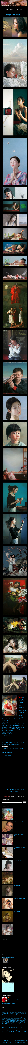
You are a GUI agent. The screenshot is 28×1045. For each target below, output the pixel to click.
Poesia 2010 (12, 1021)
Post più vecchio (19, 789)
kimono (7, 1031)
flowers (18, 1030)
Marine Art (15, 1018)
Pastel (11, 1020)
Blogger (22, 1042)
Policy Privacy (14, 12)
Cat (25, 1012)
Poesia (21, 1020)
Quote (22, 1023)
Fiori (3, 1017)
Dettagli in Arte (17, 1014)
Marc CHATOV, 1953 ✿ (19, 924)
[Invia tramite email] (2, 746)
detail (12, 1030)
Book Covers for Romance (13, 1012)
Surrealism (24, 1026)
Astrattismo (17, 1011)
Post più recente (8, 789)
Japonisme (7, 1018)
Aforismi (3, 1009)
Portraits (18, 1023)
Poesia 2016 (17, 1022)
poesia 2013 (17, 1031)
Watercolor (23, 1027)
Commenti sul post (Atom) (16, 796)
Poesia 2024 (15, 1023)
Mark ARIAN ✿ (17, 885)
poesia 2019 (23, 1031)
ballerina (3, 1030)
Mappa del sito (9, 9)
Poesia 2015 (11, 1022)
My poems (19, 9)
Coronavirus (18, 1013)
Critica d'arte (11, 1014)
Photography (14, 1020)
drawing (15, 1030)
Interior (3, 1018)
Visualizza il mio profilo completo (8, 1003)
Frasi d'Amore (6, 1017)
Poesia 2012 (23, 1021)
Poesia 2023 (10, 1023)
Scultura (10, 1024)
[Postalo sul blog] (4, 746)
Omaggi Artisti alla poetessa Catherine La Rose (14, 1019)
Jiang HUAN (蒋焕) (13, 748)
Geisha (12, 1017)
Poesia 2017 (23, 1022)
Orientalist (7, 1020)
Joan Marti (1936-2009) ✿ (19, 898)
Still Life (14, 1026)
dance (9, 1030)
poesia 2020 (4, 1032)
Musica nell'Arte (20, 1018)
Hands (15, 1017)
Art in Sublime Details (6, 1011)
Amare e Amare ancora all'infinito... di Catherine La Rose (19, 835)
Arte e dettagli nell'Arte (8, 957)
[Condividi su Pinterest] (7, 746)
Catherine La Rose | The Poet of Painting (19, 822)
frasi (25, 1030)
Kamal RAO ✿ (17, 911)
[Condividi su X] (5, 746)
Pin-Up (18, 1020)
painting (21, 748)
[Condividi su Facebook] (6, 746)
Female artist (9, 1015)
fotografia (22, 1030)
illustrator (4, 1031)
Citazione (13, 1013)
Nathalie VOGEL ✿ (18, 860)
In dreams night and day (21, 1017)
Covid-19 (7, 1014)
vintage (3, 1034)
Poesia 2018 (4, 1023)
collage (6, 1030)
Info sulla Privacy (7, 755)
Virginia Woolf (18, 1027)
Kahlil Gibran (11, 1018)
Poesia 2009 (6, 1021)
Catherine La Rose (7, 1013)
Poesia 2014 (5, 1022)
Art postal (13, 1011)
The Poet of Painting (9, 1027)
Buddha (19, 1012)
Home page (14, 791)
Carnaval (23, 1012)
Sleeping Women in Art (7, 1026)
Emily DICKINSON (23, 1014)
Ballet (21, 1011)
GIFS (10, 1017)
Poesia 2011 (17, 1021)
